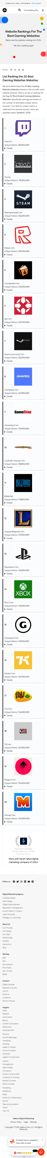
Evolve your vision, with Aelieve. (18, 3)
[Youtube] (29, 881)
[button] (11, 70)
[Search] (19, 10)
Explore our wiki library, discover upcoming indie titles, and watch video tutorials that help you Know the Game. (23, 290)
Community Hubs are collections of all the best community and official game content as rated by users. (23, 361)
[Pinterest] (32, 881)
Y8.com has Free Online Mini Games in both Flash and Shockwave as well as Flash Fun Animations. (23, 751)
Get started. (36, 3)
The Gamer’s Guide (23, 680)
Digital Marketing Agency (13, 894)
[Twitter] (18, 881)
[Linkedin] (25, 881)
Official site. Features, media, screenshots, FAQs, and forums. (23, 538)
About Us (6, 924)
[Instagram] (21, 881)
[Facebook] (14, 881)
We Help (6, 954)
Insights (6, 1007)
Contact (6, 981)
